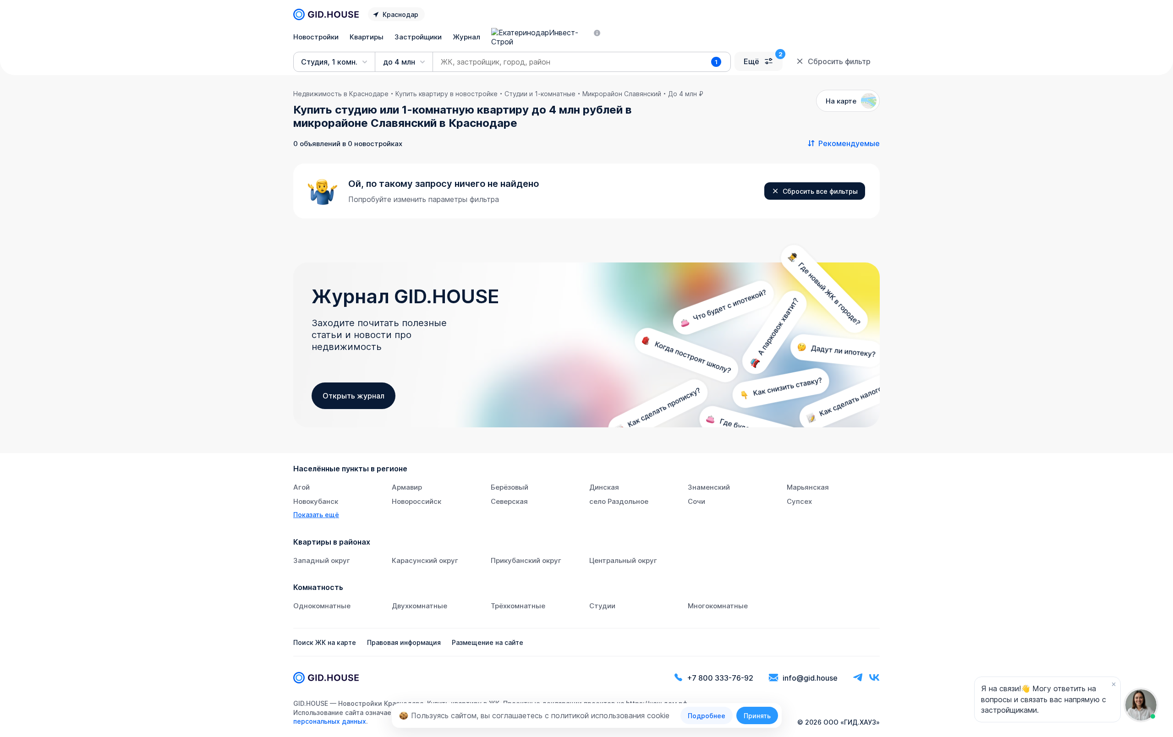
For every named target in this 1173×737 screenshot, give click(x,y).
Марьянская (808, 487)
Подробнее (706, 716)
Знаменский (709, 487)
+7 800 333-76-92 (720, 677)
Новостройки (316, 37)
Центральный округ (623, 560)
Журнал (466, 37)
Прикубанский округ (526, 560)
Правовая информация (404, 642)
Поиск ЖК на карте (324, 642)
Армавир (407, 487)
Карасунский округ (425, 560)
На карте (841, 101)
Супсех (799, 501)
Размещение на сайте (487, 642)
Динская (604, 487)
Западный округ (321, 560)
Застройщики (418, 37)
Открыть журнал (353, 395)
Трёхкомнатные (518, 605)
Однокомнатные (322, 605)
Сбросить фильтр (839, 61)
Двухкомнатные (419, 605)
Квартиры (367, 37)
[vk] (874, 677)
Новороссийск (416, 501)
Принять (757, 716)
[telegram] (857, 677)
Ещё (751, 61)
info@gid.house (810, 677)
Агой (301, 487)
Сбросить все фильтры (820, 191)
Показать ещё (316, 515)
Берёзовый (509, 487)
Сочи (696, 501)
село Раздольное (618, 501)
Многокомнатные (718, 605)
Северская (509, 501)
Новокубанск (315, 501)
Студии (602, 605)
